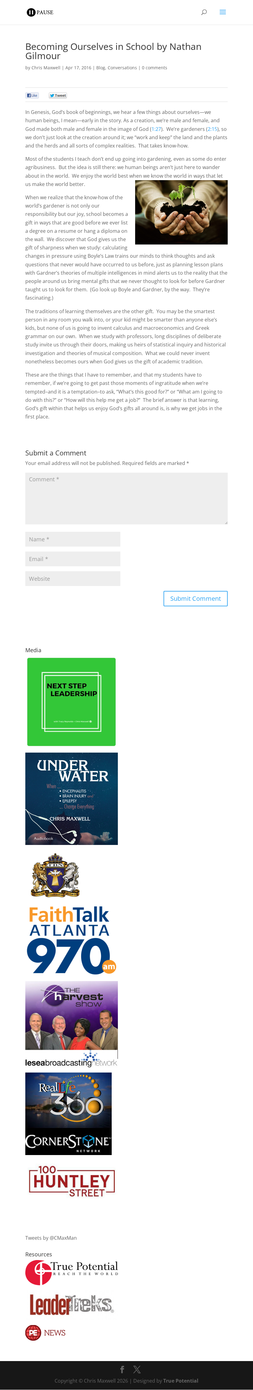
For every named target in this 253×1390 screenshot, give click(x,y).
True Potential (180, 1380)
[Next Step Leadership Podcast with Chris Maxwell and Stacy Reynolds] (71, 745)
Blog (100, 68)
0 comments (154, 68)
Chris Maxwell (45, 68)
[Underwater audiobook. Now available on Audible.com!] (71, 843)
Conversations (122, 68)
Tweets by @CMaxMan (51, 1237)
